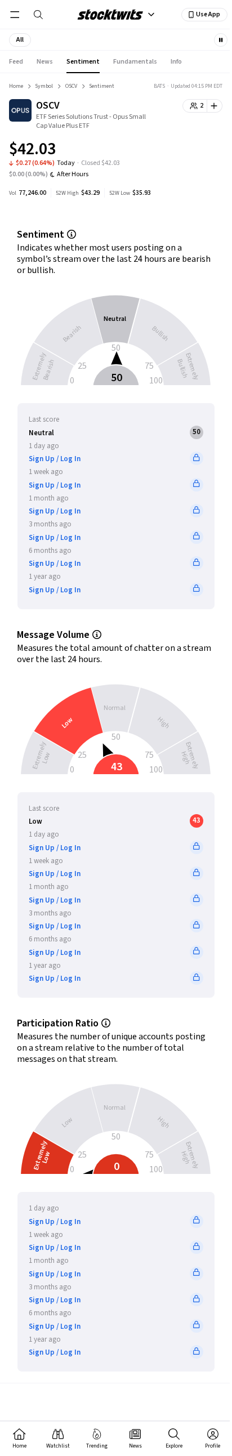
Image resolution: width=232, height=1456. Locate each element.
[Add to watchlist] (214, 106)
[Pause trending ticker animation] (220, 40)
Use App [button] (208, 14)
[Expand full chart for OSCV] (191, 151)
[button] (20, 40)
